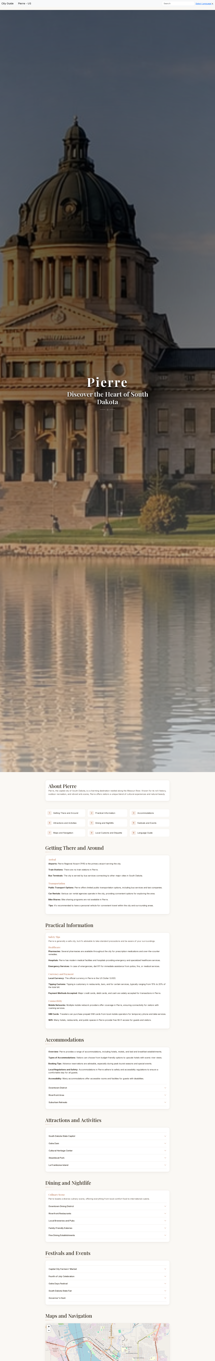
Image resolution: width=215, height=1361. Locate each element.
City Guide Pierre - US (16, 3)
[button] (49, 1327)
